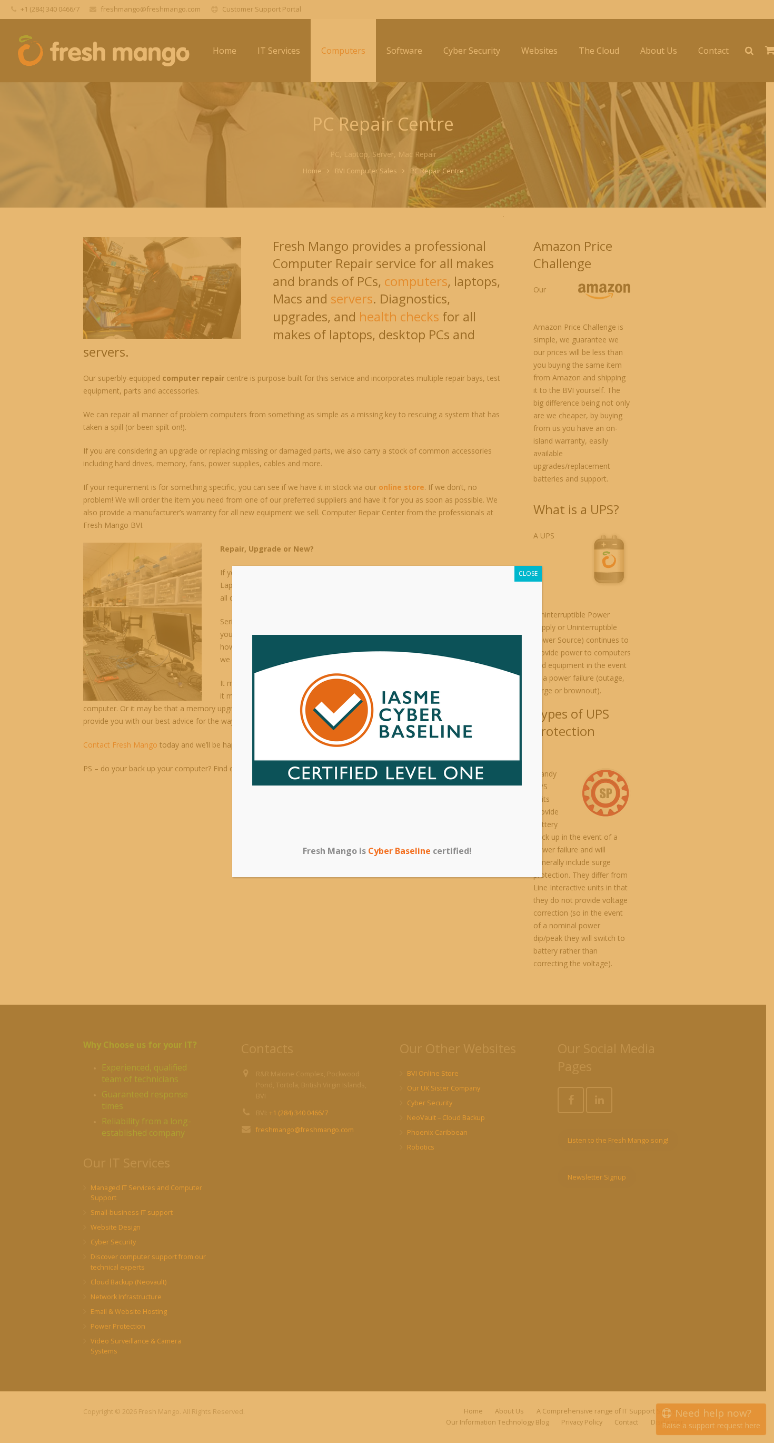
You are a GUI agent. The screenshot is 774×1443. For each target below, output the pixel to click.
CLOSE (528, 573)
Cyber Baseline (399, 851)
